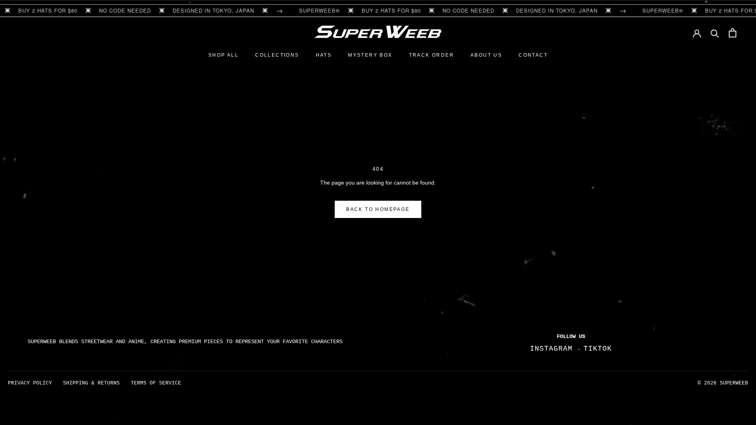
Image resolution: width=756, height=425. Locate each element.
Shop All (223, 55)
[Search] (715, 33)
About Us (486, 55)
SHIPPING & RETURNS (91, 383)
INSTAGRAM (553, 349)
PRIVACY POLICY (30, 383)
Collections (277, 55)
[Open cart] (732, 32)
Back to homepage (378, 209)
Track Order (431, 55)
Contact (533, 55)
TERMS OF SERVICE (156, 383)
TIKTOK (598, 349)
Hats (324, 55)
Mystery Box (370, 55)
